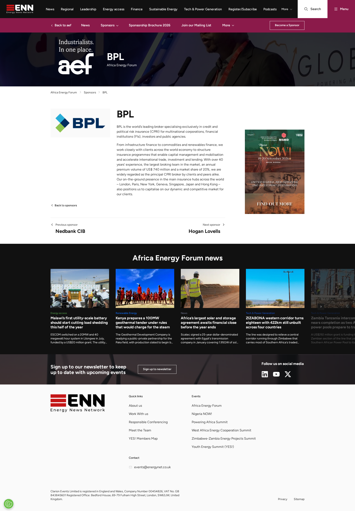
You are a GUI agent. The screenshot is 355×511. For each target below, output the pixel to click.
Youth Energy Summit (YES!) (213, 447)
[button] (117, 25)
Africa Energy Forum (64, 92)
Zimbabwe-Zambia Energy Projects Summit (224, 438)
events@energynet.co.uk (152, 467)
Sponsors (107, 25)
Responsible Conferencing (148, 422)
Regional (67, 9)
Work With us (138, 414)
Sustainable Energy (163, 9)
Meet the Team (140, 430)
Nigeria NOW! (202, 414)
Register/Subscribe (242, 9)
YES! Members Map (143, 438)
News (50, 9)
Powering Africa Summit (210, 422)
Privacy (282, 499)
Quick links (136, 396)
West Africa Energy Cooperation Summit (221, 430)
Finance (137, 9)
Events (196, 396)
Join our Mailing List (196, 25)
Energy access (113, 9)
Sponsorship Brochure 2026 (149, 25)
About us (135, 406)
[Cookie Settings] (8, 504)
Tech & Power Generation (203, 9)
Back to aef (63, 25)
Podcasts (270, 9)
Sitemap (299, 499)
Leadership (88, 9)
